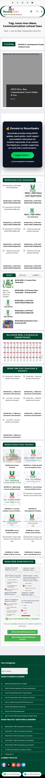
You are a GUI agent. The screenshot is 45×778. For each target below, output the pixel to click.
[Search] (37, 11)
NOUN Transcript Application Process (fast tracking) (20, 688)
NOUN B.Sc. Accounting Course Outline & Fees (33, 488)
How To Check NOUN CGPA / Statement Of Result (20, 697)
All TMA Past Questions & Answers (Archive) (18, 749)
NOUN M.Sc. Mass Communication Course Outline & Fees (24, 92)
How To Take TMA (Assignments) (15, 711)
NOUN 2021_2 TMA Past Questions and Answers (12, 415)
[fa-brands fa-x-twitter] (17, 2)
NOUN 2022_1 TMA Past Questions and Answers (33, 393)
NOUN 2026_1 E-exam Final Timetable (25, 281)
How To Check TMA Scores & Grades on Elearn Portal (21, 716)
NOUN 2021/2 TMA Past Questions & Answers (18, 736)
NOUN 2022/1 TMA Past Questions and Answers (19, 740)
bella (14, 99)
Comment (35, 275)
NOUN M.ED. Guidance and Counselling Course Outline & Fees (33, 553)
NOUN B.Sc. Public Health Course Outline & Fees (33, 466)
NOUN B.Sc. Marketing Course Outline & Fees (12, 488)
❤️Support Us (9, 754)
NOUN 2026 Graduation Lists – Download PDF (27, 322)
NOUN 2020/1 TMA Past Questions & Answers (18, 726)
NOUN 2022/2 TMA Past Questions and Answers (19, 745)
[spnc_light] (42, 11)
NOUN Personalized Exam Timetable (16, 684)
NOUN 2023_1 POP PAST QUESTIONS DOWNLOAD (33, 245)
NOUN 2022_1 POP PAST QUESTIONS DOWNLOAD (33, 267)
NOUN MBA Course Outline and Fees (12, 532)
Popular (22, 275)
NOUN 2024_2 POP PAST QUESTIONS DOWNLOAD (12, 224)
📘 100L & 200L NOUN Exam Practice (22, 632)
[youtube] (32, 2)
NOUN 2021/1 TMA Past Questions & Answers (18, 731)
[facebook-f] (12, 2)
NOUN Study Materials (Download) (15, 707)
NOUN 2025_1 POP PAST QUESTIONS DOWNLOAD (33, 202)
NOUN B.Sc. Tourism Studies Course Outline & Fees (12, 510)
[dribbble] (22, 2)
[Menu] (31, 11)
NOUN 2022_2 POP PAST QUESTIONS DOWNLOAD (12, 267)
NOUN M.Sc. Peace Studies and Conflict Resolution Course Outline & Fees (32, 532)
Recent (9, 275)
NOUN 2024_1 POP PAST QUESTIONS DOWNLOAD (33, 224)
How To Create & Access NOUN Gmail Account (19, 702)
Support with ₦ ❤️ (22, 154)
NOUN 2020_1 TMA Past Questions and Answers (12, 436)
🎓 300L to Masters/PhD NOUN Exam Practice (22, 638)
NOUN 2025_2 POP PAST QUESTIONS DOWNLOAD (12, 202)
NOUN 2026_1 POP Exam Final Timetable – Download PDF (26, 291)
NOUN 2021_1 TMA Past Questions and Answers (33, 415)
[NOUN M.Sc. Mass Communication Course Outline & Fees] (22, 80)
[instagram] (27, 2)
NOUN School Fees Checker (12, 466)
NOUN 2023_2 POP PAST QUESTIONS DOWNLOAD (12, 245)
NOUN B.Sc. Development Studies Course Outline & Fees (21, 46)
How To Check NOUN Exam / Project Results (18, 693)
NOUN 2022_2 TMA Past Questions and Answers (12, 393)
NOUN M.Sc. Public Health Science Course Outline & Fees (12, 553)
